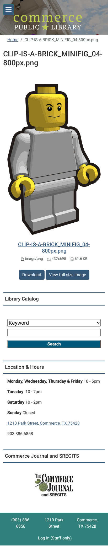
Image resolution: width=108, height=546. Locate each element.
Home (12, 39)
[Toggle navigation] (8, 9)
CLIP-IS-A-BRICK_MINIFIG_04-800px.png (54, 247)
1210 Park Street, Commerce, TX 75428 (43, 423)
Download (31, 274)
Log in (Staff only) (55, 538)
